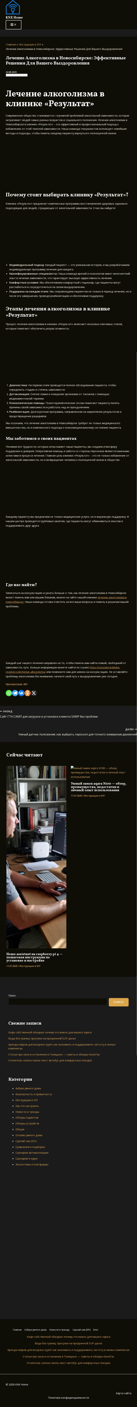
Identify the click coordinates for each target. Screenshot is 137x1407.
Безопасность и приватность (34, 1094)
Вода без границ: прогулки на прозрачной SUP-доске (42, 1038)
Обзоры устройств (27, 1123)
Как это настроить (27, 1106)
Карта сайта (123, 1393)
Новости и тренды (27, 1112)
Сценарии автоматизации (32, 1152)
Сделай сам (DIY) (26, 1141)
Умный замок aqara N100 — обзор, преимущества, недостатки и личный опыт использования (98, 787)
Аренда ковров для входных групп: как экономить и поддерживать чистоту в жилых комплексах (68, 1350)
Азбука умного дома (28, 1088)
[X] (34, 693)
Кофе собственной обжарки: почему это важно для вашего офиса (50, 1032)
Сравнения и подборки (30, 1147)
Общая (20, 1129)
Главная (17, 1329)
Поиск (12, 995)
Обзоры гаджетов (27, 1117)
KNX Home (14, 18)
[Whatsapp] (9, 693)
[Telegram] (15, 693)
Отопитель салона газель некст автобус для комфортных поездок (50, 1060)
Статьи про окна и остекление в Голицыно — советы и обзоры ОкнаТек (54, 1054)
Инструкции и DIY (29, 966)
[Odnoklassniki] (27, 693)
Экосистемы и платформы (32, 1164)
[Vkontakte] (21, 693)
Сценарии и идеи (26, 1158)
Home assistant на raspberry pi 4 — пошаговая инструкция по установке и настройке (34, 957)
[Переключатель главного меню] (13, 25)
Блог (95, 1329)
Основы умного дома (29, 1135)
